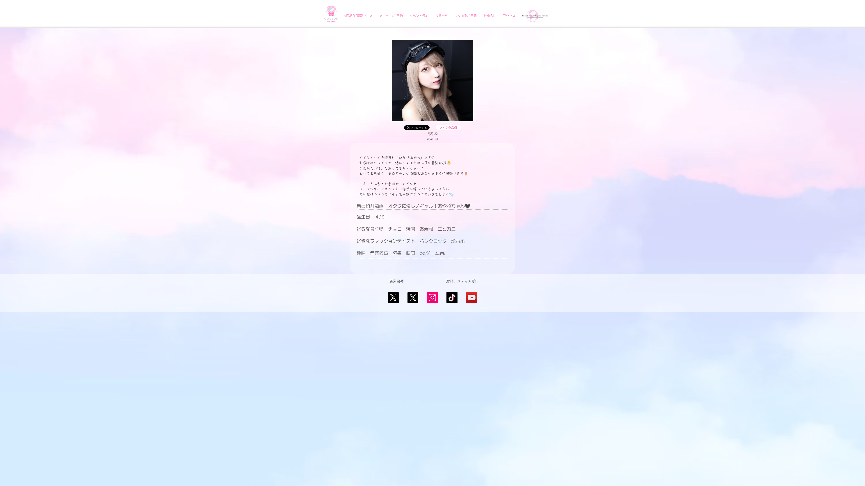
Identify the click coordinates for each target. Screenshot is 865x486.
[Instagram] (432, 297)
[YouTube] (471, 297)
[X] (393, 297)
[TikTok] (452, 297)
